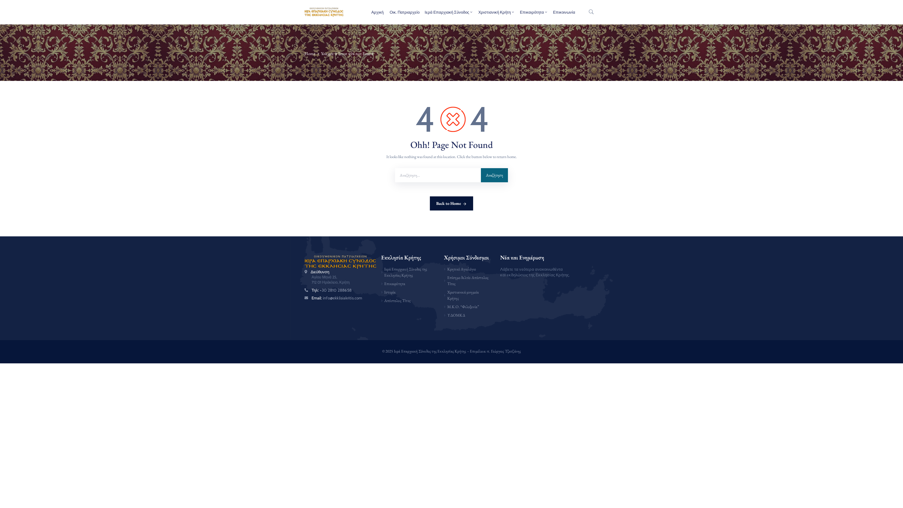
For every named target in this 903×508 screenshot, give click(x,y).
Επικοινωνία (564, 12)
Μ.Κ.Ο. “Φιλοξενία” (463, 306)
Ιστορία (390, 292)
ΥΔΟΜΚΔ (456, 315)
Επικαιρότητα (532, 12)
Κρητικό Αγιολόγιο (461, 269)
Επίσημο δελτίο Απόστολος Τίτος (468, 280)
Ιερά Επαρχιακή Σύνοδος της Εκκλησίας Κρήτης (405, 272)
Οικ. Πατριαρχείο (404, 12)
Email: (337, 298)
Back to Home (448, 203)
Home (310, 53)
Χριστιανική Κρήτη (494, 12)
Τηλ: (332, 290)
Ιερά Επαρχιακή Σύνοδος (447, 12)
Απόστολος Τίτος (397, 300)
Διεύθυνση (320, 272)
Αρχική (377, 12)
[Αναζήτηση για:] (438, 175)
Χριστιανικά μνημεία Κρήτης (463, 295)
